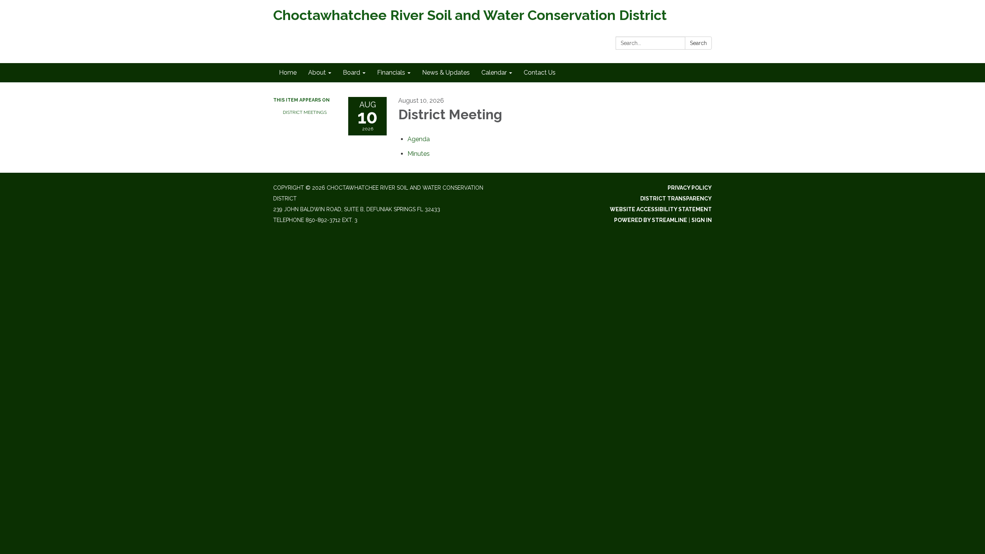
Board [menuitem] (351, 72)
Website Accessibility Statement (661, 209)
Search (698, 43)
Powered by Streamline (650, 220)
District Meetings (305, 112)
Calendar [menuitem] (494, 72)
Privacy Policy (690, 188)
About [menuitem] (317, 72)
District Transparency (676, 198)
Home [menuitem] (288, 72)
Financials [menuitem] (391, 72)
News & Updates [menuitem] (446, 72)
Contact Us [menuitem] (540, 72)
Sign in (701, 220)
